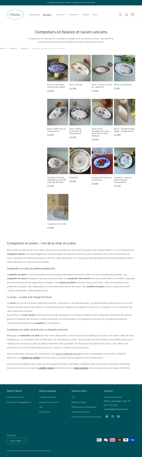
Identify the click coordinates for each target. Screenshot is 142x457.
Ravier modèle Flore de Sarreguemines (56, 130)
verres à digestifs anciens (68, 353)
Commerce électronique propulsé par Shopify (34, 451)
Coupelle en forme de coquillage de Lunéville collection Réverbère (56, 179)
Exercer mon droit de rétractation (87, 416)
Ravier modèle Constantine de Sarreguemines (75, 131)
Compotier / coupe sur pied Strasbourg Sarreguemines (123, 179)
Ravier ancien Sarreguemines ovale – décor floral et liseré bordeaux (101, 132)
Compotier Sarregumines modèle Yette (102, 178)
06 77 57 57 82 (111, 405)
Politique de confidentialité (84, 407)
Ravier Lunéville (75, 85)
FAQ (41, 407)
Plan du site (44, 412)
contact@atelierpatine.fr (116, 409)
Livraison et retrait (47, 397)
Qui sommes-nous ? (16, 397)
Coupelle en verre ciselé (56, 224)
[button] (48, 14)
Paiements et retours (48, 402)
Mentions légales (79, 402)
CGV (73, 397)
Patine (15, 451)
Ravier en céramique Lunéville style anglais (56, 86)
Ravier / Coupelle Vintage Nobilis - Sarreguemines (124, 130)
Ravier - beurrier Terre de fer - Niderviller (102, 86)
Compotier (73, 177)
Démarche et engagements (19, 402)
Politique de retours (81, 412)
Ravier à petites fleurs (123, 85)
